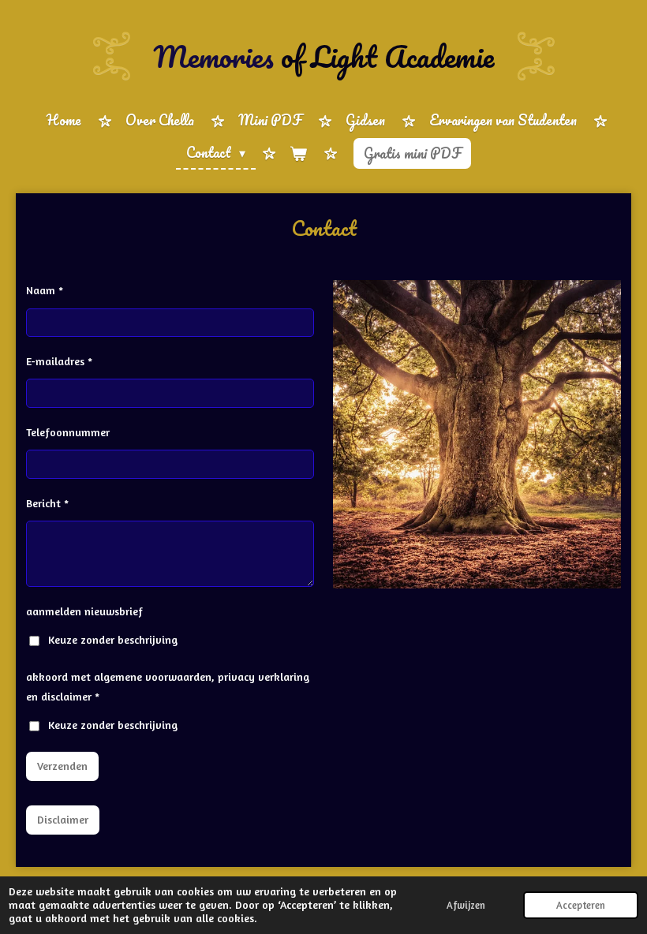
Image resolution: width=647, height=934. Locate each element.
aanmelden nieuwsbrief (84, 611)
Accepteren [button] (580, 905)
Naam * (44, 290)
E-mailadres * (59, 361)
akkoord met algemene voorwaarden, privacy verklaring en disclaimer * (167, 686)
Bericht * (47, 503)
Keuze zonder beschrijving (113, 639)
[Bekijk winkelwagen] (298, 153)
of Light (323, 56)
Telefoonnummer (68, 432)
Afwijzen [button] (466, 905)
